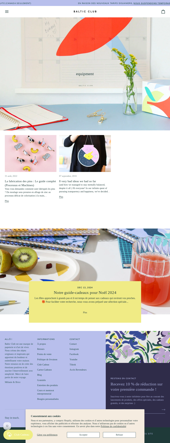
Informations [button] (46, 339)
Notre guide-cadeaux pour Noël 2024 (85, 292)
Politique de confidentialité (113, 426)
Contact (73, 344)
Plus (7, 201)
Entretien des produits (47, 385)
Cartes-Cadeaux (44, 370)
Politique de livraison (47, 359)
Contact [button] (75, 339)
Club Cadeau (43, 364)
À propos (41, 344)
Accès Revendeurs (78, 370)
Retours (40, 349)
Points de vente (44, 354)
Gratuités (41, 380)
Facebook (74, 354)
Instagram (74, 349)
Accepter (83, 435)
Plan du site (145, 433)
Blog (39, 375)
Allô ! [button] (8, 339)
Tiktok (73, 364)
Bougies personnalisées (48, 399)
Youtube (73, 359)
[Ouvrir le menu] (10, 11)
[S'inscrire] (162, 409)
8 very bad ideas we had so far (77, 181)
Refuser (119, 435)
